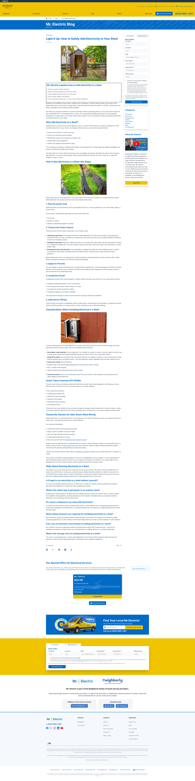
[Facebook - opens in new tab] (47, 728)
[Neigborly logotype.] (112, 681)
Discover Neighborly (78, 706)
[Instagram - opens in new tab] (54, 728)
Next (118, 545)
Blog (130, 725)
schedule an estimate (82, 451)
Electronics (128, 116)
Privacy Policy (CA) (90, 769)
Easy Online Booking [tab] (165, 13)
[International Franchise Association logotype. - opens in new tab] (49, 743)
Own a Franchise (108, 729)
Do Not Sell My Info (125, 769)
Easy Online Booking (99, 603)
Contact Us (106, 732)
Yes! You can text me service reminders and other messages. (65, 658)
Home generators (113, 235)
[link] (71, 550)
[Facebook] (47, 550)
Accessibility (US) (102, 769)
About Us (106, 725)
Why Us (105, 722)
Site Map (131, 732)
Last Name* (128, 47)
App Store (110, 706)
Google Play (123, 706)
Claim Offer (97, 596)
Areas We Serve (133, 739)
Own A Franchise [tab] (170, 6)
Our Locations (133, 729)
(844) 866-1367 (119, 631)
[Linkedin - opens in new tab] (58, 728)
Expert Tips (132, 722)
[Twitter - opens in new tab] (51, 728)
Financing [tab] (150, 6)
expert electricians (69, 445)
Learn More (136, 183)
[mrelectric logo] (59, 719)
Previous (50, 545)
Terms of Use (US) (54, 769)
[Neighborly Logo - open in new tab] (5, 1)
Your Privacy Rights (140, 769)
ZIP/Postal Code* (129, 74)
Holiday (127, 119)
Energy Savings (129, 118)
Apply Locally (107, 735)
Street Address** (129, 67)
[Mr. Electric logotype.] (83, 681)
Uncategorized (129, 127)
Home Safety (129, 121)
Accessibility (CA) (113, 769)
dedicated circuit (52, 279)
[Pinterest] (59, 550)
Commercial (143, 36)
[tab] (184, 6)
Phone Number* (129, 60)
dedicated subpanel (107, 505)
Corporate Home (134, 735)
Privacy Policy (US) (78, 769)
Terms (130, 91)
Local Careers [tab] (141, 6)
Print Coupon (79, 592)
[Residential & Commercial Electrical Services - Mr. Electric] (8, 6)
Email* (126, 54)
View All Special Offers (138, 568)
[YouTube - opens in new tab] (62, 728)
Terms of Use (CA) (66, 769)
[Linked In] (65, 550)
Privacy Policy (137, 91)
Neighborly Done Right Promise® (76, 440)
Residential (131, 36)
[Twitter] (53, 550)
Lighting (127, 123)
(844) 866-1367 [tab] (184, 13)
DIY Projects (49, 35)
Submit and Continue (136, 102)
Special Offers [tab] (160, 6)
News (126, 125)
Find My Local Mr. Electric (134, 627)
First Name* (128, 41)
